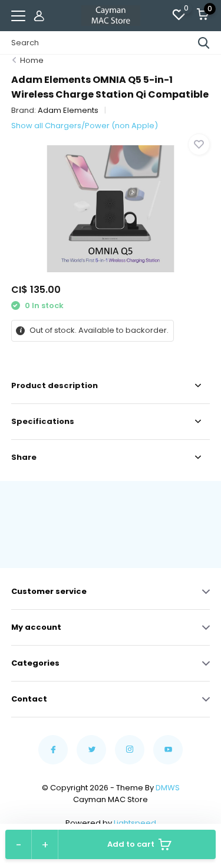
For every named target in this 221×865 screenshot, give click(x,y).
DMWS (168, 787)
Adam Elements (68, 110)
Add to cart (130, 844)
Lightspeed (135, 823)
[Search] (204, 43)
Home (32, 60)
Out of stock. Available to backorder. (98, 330)
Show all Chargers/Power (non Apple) (84, 125)
